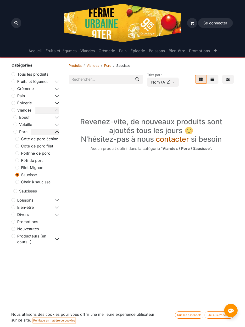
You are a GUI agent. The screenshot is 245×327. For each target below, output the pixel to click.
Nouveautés (28, 228)
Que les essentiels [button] (189, 315)
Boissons (25, 200)
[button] (16, 23)
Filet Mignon (32, 167)
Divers (23, 214)
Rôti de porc (32, 160)
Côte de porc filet (37, 146)
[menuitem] (35, 51)
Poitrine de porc (35, 153)
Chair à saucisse (35, 182)
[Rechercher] (137, 79)
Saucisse (29, 174)
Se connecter (215, 23)
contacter (172, 139)
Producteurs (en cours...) (31, 239)
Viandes (24, 110)
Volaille (25, 124)
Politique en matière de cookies (54, 320)
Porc (23, 131)
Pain (21, 95)
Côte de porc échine (39, 138)
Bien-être (25, 207)
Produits (75, 65)
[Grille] (201, 79)
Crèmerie (25, 88)
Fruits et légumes (32, 81)
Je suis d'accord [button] (219, 315)
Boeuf (24, 117)
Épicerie (24, 103)
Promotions (27, 221)
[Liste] (212, 79)
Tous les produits (32, 74)
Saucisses (28, 191)
